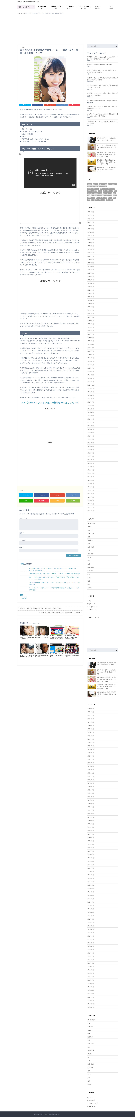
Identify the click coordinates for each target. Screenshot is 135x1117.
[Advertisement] (67, 29)
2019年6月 (91, 364)
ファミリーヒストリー (93, 188)
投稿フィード (91, 604)
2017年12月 (91, 426)
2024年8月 (91, 225)
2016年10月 (91, 473)
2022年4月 (91, 269)
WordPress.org (92, 610)
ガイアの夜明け (112, 184)
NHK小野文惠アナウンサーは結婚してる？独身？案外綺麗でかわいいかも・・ (102, 107)
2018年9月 (91, 395)
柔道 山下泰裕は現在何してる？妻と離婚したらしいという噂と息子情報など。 (102, 71)
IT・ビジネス (70, 7)
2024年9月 (91, 222)
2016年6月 (91, 487)
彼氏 (92, 195)
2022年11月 (91, 249)
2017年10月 (91, 432)
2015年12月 (91, 507)
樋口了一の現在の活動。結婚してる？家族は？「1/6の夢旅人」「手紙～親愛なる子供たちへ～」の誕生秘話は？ (54, 578)
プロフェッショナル (105, 188)
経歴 (114, 197)
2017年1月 (91, 463)
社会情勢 (111, 7)
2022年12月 (91, 246)
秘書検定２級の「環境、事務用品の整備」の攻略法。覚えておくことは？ (106, 169)
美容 (92, 200)
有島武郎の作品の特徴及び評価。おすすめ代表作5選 (102, 100)
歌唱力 (114, 195)
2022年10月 (91, 252)
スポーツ (90, 530)
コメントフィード (92, 607)
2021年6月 (91, 297)
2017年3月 (91, 456)
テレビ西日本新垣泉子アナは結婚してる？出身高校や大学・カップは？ (59, 612)
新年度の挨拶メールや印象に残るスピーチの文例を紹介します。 (106, 139)
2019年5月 (91, 368)
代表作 (100, 191)
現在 (93, 197)
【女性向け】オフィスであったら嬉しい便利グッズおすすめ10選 (102, 122)
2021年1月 (91, 314)
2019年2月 (91, 378)
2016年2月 (91, 500)
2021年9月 (91, 286)
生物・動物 (91, 567)
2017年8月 (91, 439)
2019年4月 (91, 371)
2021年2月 (91, 310)
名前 (21, 533)
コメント (23, 518)
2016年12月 (91, 466)
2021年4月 (91, 303)
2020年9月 (91, 327)
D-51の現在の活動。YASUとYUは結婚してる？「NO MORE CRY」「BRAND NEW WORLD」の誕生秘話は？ (53, 569)
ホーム (20, 13)
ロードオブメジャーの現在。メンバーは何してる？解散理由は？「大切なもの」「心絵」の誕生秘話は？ (54, 589)
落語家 (89, 588)
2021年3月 (91, 307)
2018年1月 (91, 422)
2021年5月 (91, 300)
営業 (104, 193)
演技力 (89, 197)
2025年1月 (91, 218)
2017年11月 (91, 429)
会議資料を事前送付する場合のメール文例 (99, 64)
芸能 (42, 7)
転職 (107, 200)
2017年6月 (91, 446)
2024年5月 (91, 235)
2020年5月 (91, 341)
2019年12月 (91, 358)
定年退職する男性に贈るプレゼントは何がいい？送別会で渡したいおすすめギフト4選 (106, 162)
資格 (100, 200)
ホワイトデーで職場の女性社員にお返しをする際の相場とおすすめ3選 (106, 147)
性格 (96, 195)
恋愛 (89, 543)
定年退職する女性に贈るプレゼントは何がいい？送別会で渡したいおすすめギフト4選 (106, 154)
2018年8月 (91, 398)
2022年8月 (91, 259)
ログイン (89, 601)
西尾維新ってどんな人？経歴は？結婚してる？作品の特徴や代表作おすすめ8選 (102, 79)
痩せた (101, 197)
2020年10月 (91, 324)
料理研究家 (101, 195)
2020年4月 (91, 344)
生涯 (97, 197)
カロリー (95, 184)
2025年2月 (91, 215)
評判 (96, 200)
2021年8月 (91, 290)
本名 (110, 195)
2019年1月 (91, 381)
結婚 (89, 200)
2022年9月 (91, 256)
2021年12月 (91, 276)
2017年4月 (91, 453)
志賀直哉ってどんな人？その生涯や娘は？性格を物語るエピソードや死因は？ (102, 94)
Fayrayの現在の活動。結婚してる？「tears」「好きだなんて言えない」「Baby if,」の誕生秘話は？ (54, 583)
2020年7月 (91, 334)
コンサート (90, 186)
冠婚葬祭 (97, 7)
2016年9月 (91, 477)
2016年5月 (91, 490)
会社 (104, 191)
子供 (110, 193)
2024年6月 (91, 232)
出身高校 (24, 598)
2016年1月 (91, 504)
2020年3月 (91, 347)
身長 (103, 200)
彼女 (89, 195)
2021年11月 (91, 280)
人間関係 (94, 191)
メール (22, 540)
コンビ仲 (97, 186)
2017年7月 (91, 443)
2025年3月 (91, 212)
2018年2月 (91, 419)
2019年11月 (91, 361)
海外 (89, 560)
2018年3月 (91, 415)
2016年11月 (91, 470)
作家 (112, 191)
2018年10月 (91, 392)
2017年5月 (91, 449)
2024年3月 (91, 242)
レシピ (113, 188)
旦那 (107, 195)
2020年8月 (91, 330)
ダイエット (103, 186)
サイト (21, 547)
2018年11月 (91, 388)
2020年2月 (91, 351)
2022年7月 (91, 263)
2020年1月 (91, 354)
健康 (56, 7)
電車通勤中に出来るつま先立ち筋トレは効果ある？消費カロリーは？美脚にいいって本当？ (102, 58)
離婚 (111, 200)
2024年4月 (91, 239)
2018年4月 (91, 412)
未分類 (89, 557)
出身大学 (90, 193)
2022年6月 (91, 266)
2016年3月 (91, 497)
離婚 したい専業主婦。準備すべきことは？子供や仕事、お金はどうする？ (41, 608)
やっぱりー (46, 1114)
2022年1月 (91, 273)
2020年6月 (91, 337)
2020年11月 (91, 320)
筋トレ (110, 197)
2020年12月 (91, 317)
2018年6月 (91, 405)
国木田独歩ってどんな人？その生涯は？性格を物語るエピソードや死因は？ (102, 86)
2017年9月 (91, 436)
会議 (108, 191)
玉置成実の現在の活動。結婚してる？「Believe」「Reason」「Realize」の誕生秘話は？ (54, 573)
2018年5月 (91, 409)
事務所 (89, 191)
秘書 (106, 197)
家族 (114, 193)
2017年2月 (91, 460)
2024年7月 (91, 229)
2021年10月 (91, 283)
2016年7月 (91, 483)
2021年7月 (91, 293)
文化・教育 (83, 7)
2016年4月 (91, 494)
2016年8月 (91, 480)
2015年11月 (91, 510)
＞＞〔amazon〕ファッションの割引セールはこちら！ (48, 402)
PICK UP (90, 184)
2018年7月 (91, 402)
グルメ (89, 526)
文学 (89, 550)
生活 (89, 564)
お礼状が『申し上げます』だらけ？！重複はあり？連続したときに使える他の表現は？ (102, 115)
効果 (100, 193)
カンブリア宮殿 (103, 184)
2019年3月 (91, 375)
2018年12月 (91, 385)
